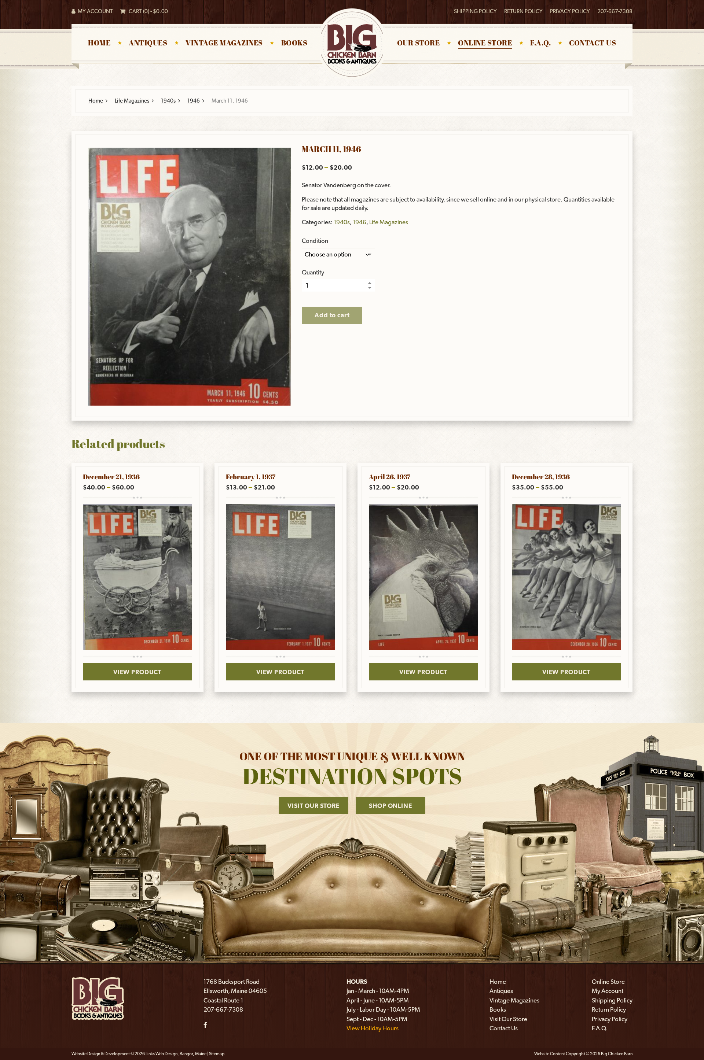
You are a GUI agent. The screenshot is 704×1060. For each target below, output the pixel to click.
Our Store (418, 44)
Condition (315, 240)
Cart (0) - (146, 11)
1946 (193, 100)
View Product (137, 672)
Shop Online (390, 805)
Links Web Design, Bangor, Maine (176, 1053)
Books (294, 44)
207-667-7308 (614, 11)
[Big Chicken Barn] (98, 997)
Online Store (485, 44)
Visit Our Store (313, 805)
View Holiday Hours (372, 1028)
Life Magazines (132, 100)
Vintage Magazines (224, 44)
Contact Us (592, 44)
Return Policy (523, 11)
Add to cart (332, 315)
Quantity (313, 272)
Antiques (148, 44)
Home (99, 44)
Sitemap (216, 1053)
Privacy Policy (570, 11)
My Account (94, 11)
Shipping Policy (475, 11)
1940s (168, 100)
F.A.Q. (540, 44)
